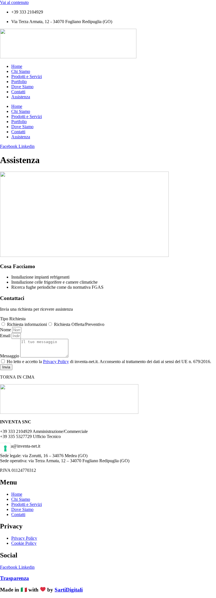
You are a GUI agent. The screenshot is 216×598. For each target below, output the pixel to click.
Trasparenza (14, 578)
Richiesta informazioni (27, 324)
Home (16, 66)
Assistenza (20, 96)
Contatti (18, 91)
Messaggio (10, 356)
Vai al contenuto (14, 2)
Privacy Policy (56, 361)
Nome (6, 329)
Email (6, 335)
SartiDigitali (69, 590)
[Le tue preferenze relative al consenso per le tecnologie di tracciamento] (5, 448)
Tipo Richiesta (13, 318)
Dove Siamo (22, 86)
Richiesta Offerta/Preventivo (79, 324)
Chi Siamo (20, 71)
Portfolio (19, 81)
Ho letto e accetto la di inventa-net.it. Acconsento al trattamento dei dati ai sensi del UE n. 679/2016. (109, 361)
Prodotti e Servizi (26, 76)
